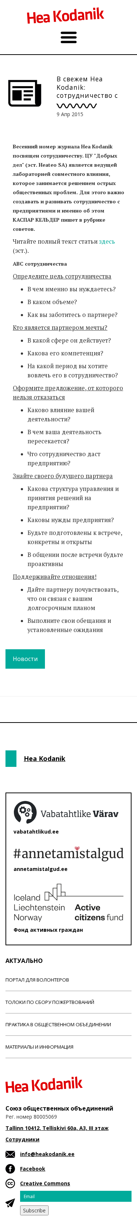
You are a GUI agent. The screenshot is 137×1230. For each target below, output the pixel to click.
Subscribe (34, 1210)
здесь (107, 241)
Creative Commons (45, 1183)
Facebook (32, 1168)
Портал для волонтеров (37, 979)
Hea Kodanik (44, 758)
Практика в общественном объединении (58, 1024)
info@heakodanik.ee (47, 1153)
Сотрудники (22, 1139)
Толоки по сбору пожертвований (49, 1002)
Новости (25, 659)
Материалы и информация (39, 1047)
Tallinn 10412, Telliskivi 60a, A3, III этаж (57, 1127)
